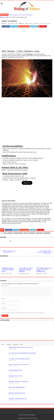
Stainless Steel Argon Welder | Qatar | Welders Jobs (10, 251)
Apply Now (27, 183)
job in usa (10, 233)
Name (4, 298)
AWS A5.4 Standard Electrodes (17, 393)
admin (5, 23)
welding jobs (47, 233)
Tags (21, 344)
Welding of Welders (30, 415)
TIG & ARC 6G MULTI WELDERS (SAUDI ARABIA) (26, 269)
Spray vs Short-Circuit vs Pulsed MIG (19, 364)
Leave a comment (33, 23)
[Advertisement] (27, 38)
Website (4, 308)
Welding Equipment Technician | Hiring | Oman (20, 15)
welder (26, 233)
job (5, 233)
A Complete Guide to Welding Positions (19, 359)
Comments (15, 344)
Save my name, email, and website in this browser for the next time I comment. (24, 313)
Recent (3, 344)
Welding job (39, 233)
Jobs (7, 17)
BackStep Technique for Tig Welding (18, 381)
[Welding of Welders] (27, 6)
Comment (5, 285)
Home (3, 17)
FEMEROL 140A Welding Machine (18, 398)
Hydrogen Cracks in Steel (15, 376)
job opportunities (18, 233)
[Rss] (27, 416)
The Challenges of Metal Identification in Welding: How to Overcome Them (44, 252)
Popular (9, 344)
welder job (32, 233)
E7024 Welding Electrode (15, 370)
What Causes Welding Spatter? (17, 387)
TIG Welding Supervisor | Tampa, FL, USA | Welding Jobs (44, 269)
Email (3, 303)
